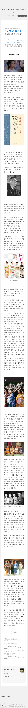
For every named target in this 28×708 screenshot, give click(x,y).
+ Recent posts (5, 696)
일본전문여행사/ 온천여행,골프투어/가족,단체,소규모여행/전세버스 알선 (14, 45)
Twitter (10, 705)
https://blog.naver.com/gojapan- (12, 40)
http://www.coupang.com (11, 28)
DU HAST (6, 673)
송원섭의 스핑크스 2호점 (11, 670)
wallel (21, 704)
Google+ (23, 705)
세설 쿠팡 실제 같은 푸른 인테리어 (14, 31)
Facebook (14, 705)
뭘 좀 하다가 (7, 639)
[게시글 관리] (10, 632)
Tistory (12, 704)
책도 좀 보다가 (14, 639)
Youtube (19, 705)
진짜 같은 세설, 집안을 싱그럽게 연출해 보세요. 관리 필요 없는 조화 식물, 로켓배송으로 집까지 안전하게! (13, 34)
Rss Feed (5, 705)
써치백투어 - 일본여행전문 (13, 42)
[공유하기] (8, 632)
